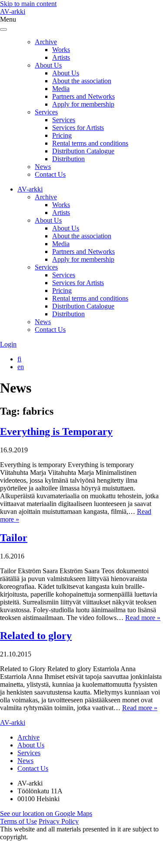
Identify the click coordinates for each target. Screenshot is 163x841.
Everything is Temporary (56, 431)
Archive (46, 41)
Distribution (68, 158)
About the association (81, 80)
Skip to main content (28, 3)
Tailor (13, 537)
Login (8, 344)
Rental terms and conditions (90, 143)
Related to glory (36, 635)
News (43, 166)
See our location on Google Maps (46, 813)
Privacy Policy (59, 821)
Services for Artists (78, 127)
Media (61, 88)
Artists (61, 57)
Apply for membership (83, 104)
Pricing (62, 135)
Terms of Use (18, 821)
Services (46, 112)
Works (61, 49)
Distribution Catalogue (83, 151)
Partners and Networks (83, 96)
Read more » (142, 617)
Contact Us (50, 174)
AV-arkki (12, 11)
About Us (48, 65)
